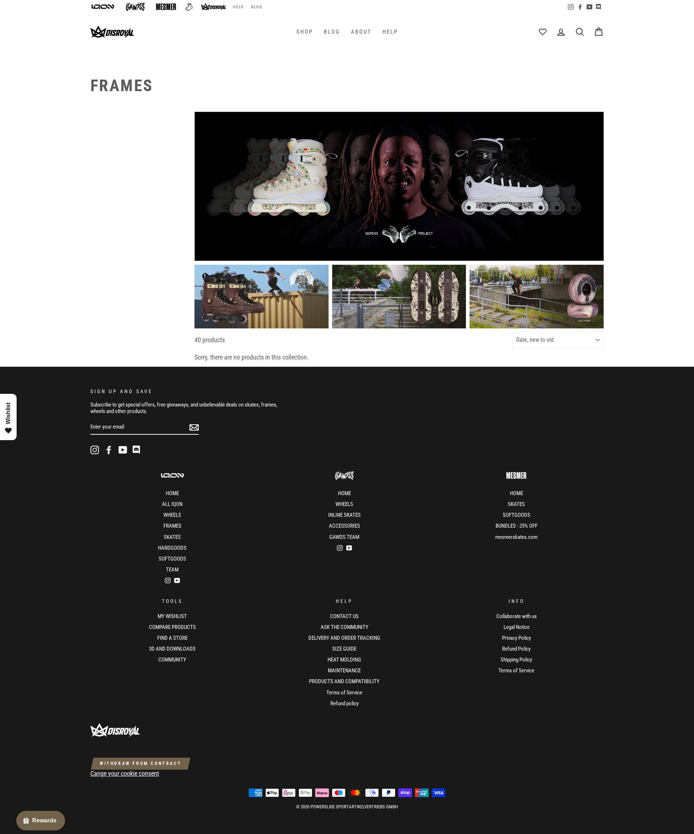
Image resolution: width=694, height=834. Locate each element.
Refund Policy (516, 649)
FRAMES (172, 526)
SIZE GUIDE (344, 649)
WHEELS (172, 515)
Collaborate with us (516, 616)
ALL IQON (172, 504)
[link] (399, 186)
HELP (238, 7)
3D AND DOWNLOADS (172, 649)
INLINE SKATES (344, 515)
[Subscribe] (194, 427)
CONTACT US (344, 616)
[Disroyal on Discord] (137, 450)
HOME (172, 493)
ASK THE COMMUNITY (344, 627)
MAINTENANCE (344, 670)
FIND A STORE (172, 638)
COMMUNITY (172, 659)
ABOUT (361, 32)
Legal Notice (517, 627)
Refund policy (344, 703)
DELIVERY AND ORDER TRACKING (344, 638)
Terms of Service (344, 692)
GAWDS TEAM (344, 537)
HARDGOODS (172, 548)
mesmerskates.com (516, 537)
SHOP (304, 32)
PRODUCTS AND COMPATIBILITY (344, 681)
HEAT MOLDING (344, 659)
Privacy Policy (516, 638)
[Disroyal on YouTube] (123, 450)
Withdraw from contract (140, 763)
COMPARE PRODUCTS (172, 627)
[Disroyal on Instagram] (94, 450)
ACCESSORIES (344, 526)
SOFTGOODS (172, 559)
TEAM (172, 569)
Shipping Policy (516, 659)
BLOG (256, 7)
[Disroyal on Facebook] (108, 450)
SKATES (172, 537)
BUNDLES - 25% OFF (516, 526)
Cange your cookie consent (124, 773)
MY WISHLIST (172, 616)
